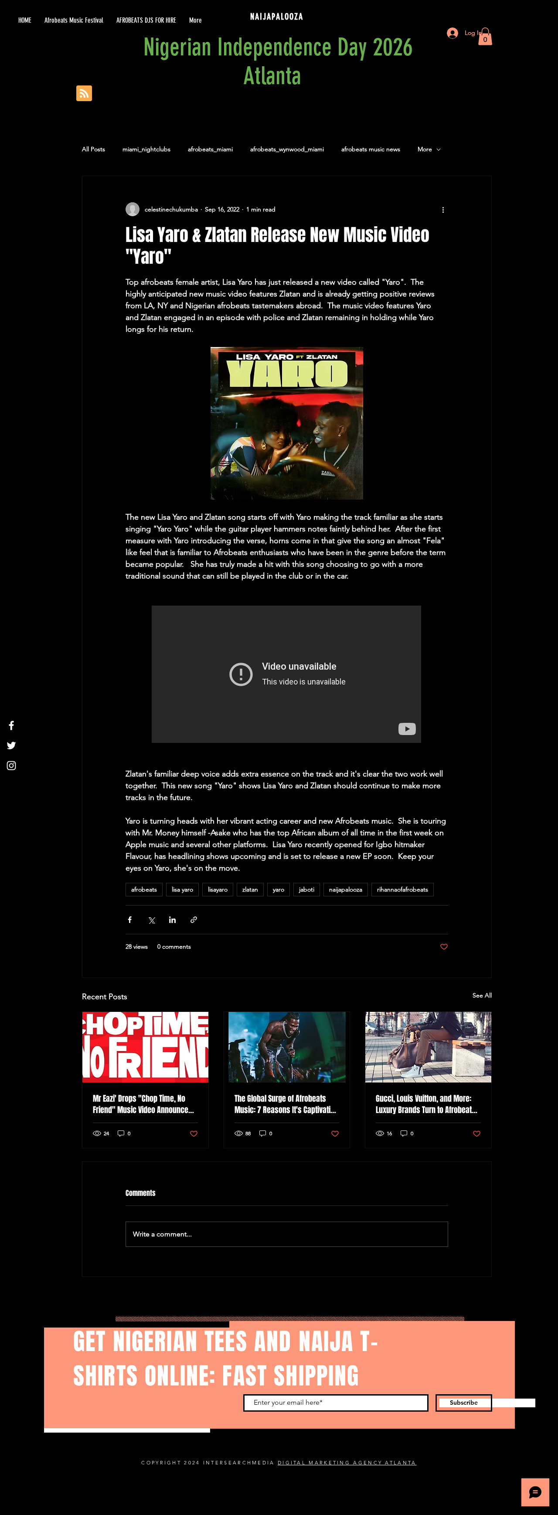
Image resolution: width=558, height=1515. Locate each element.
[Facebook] (11, 725)
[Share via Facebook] (130, 920)
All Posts (93, 149)
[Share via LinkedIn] (172, 920)
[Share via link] (194, 920)
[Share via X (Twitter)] (151, 920)
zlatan (250, 889)
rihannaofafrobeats (402, 889)
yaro (278, 889)
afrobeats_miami (210, 149)
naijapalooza (345, 889)
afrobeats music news (370, 149)
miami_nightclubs (146, 149)
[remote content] (287, 675)
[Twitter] (11, 745)
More (425, 149)
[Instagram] (11, 765)
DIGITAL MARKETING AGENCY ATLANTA (347, 1463)
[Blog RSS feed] (84, 93)
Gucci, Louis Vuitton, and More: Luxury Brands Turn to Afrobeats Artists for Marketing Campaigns (426, 1104)
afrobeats (144, 889)
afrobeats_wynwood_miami (287, 149)
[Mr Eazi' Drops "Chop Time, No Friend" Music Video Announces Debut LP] (145, 1047)
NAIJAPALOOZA (278, 16)
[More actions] (443, 209)
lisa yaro (182, 889)
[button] (485, 36)
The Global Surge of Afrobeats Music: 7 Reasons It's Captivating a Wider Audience (286, 1104)
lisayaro (218, 889)
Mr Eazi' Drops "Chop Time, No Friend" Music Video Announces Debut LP (142, 1104)
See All (482, 995)
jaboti (306, 889)
